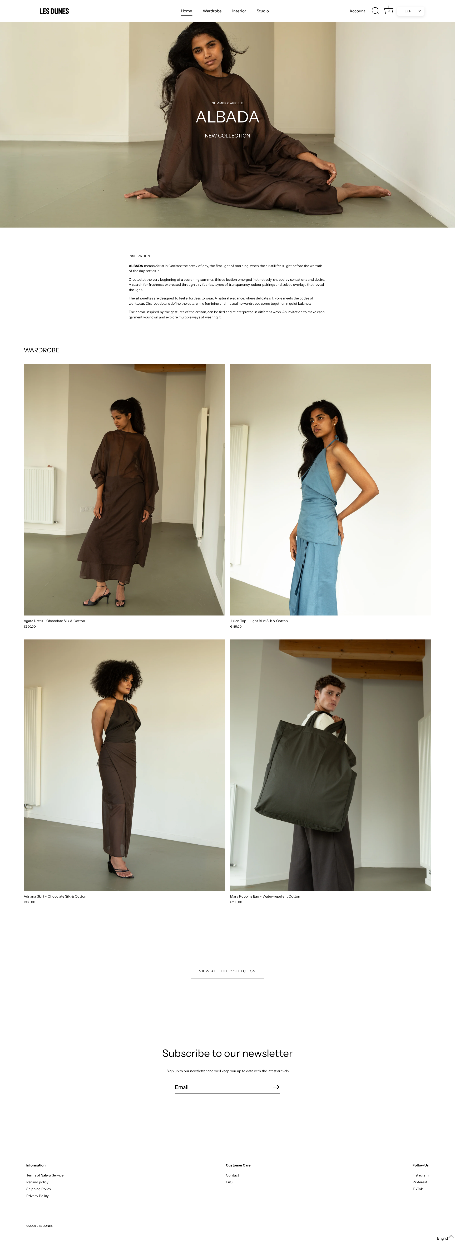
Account (357, 10)
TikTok (418, 1189)
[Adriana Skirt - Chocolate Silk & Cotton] (124, 765)
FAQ (229, 1182)
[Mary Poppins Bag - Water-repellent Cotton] (330, 765)
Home (186, 10)
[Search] (376, 11)
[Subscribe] (276, 1087)
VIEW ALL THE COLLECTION (227, 971)
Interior (239, 10)
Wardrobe (212, 10)
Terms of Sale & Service (44, 1175)
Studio (263, 10)
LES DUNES (45, 1226)
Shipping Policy (38, 1189)
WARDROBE (42, 350)
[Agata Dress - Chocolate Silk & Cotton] (124, 489)
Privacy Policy (37, 1196)
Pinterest (420, 1182)
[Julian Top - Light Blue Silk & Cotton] (330, 489)
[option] (227, 114)
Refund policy (37, 1182)
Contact (232, 1175)
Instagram (421, 1175)
